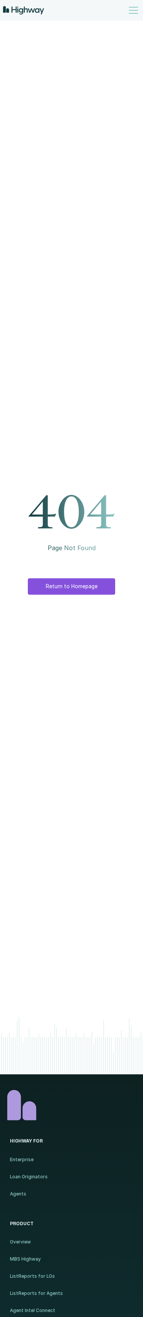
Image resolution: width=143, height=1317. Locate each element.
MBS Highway (25, 1259)
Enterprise (22, 1159)
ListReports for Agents (36, 1293)
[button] (132, 10)
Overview (20, 1242)
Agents (18, 1194)
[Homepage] (71, 1105)
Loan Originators (29, 1176)
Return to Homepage (72, 586)
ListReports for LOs (32, 1276)
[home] (24, 10)
